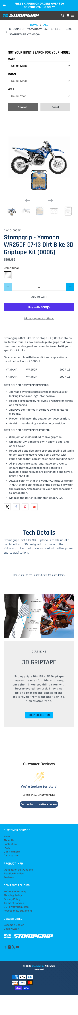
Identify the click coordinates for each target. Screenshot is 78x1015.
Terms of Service (14, 903)
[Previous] (27, 200)
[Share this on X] (7, 506)
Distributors (11, 855)
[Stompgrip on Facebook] (5, 947)
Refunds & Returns (15, 891)
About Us (9, 840)
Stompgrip (38, 966)
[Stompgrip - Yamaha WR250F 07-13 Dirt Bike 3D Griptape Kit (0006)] (39, 159)
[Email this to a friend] (34, 506)
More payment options (39, 318)
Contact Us (10, 844)
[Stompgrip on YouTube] (17, 947)
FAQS (7, 847)
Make (11, 59)
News (7, 836)
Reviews (9, 877)
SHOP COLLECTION (39, 715)
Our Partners (12, 851)
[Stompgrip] (30, 15)
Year (11, 89)
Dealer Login (11, 928)
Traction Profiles (14, 873)
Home (34, 24)
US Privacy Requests (16, 906)
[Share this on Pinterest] (25, 506)
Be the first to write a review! (39, 804)
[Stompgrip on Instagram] (9, 947)
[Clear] (7, 275)
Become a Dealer (14, 924)
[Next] (50, 200)
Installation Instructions (18, 869)
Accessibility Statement (18, 910)
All (45, 24)
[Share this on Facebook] (16, 506)
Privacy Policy (12, 899)
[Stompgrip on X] (13, 947)
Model (12, 74)
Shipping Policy (13, 895)
